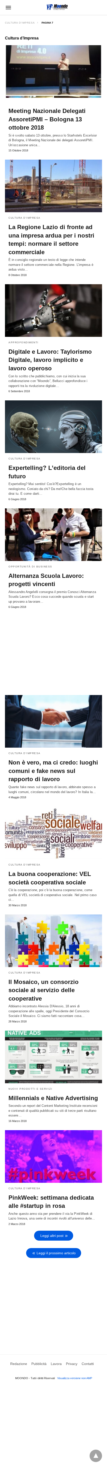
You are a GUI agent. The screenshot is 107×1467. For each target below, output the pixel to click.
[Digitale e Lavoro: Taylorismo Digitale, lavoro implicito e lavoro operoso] (53, 310)
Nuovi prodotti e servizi (30, 1088)
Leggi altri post (51, 1236)
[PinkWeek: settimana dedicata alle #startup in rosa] (53, 1156)
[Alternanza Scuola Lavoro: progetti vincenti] (53, 534)
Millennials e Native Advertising (53, 1098)
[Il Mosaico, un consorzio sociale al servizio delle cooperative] (53, 940)
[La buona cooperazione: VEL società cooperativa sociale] (53, 832)
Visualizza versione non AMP (74, 1378)
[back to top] (96, 1456)
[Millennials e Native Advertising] (53, 1057)
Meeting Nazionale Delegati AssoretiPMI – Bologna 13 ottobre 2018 (47, 119)
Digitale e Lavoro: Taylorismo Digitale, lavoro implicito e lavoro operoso (50, 360)
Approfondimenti (23, 342)
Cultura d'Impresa (20, 22)
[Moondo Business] (57, 7)
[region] (53, 649)
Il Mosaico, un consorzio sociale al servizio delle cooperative (43, 990)
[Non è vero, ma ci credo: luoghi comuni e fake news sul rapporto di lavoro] (53, 721)
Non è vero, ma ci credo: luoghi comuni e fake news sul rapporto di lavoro (53, 770)
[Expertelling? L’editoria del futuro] (53, 426)
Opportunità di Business (30, 566)
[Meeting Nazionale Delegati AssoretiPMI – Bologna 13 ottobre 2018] (53, 71)
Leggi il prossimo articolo (56, 1253)
